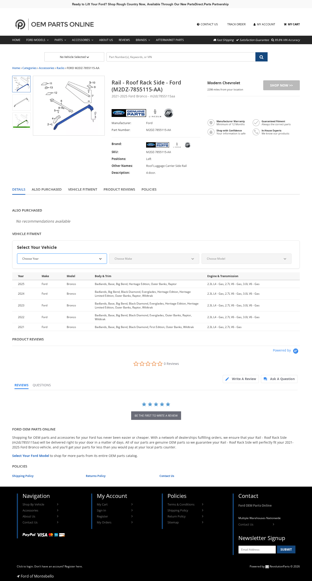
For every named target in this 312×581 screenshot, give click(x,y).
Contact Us (166, 476)
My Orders (104, 522)
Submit (286, 549)
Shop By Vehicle (33, 504)
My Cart (102, 504)
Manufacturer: (121, 123)
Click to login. (25, 566)
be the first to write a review (156, 416)
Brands (141, 40)
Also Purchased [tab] (47, 189)
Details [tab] (18, 189)
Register (102, 516)
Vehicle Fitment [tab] (82, 189)
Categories (29, 68)
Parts (59, 40)
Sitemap (173, 522)
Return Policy (177, 516)
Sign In (101, 510)
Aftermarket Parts (170, 40)
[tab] (241, 379)
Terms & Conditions (181, 504)
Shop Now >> (281, 85)
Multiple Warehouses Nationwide (259, 518)
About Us (106, 40)
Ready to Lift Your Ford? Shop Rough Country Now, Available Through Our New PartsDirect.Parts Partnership (150, 4)
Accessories (81, 40)
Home (16, 40)
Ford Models (35, 40)
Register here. (74, 566)
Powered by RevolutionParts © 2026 (275, 566)
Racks (60, 68)
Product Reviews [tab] (119, 189)
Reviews (124, 40)
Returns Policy (96, 476)
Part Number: (121, 130)
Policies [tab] (149, 189)
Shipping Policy (23, 476)
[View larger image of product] (21, 84)
